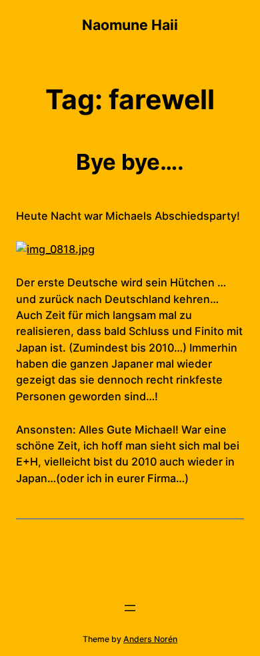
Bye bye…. (130, 162)
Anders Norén (150, 639)
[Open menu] (130, 608)
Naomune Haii (130, 24)
